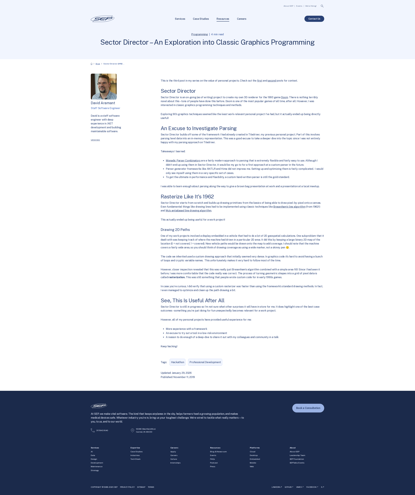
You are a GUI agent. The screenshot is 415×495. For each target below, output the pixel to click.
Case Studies (136, 452)
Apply (173, 452)
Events (213, 455)
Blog (98, 64)
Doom (284, 97)
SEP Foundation (297, 459)
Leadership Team (297, 455)
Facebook (311, 487)
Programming (199, 34)
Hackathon (177, 362)
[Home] (91, 64)
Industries (135, 455)
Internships (175, 463)
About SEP (294, 452)
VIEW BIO (95, 140)
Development (97, 463)
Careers (174, 455)
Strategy (95, 470)
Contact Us (314, 18)
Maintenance (96, 466)
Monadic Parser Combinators (183, 160)
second (272, 80)
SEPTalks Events (297, 463)
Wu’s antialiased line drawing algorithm (188, 210)
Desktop (254, 455)
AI (92, 452)
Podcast (214, 463)
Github (288, 487)
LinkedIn (276, 487)
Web (252, 466)
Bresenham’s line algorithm (289, 206)
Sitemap (141, 487)
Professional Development (205, 362)
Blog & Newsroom (218, 452)
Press (212, 466)
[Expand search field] (322, 6)
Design (94, 459)
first (259, 80)
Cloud (252, 452)
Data (93, 455)
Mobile (253, 463)
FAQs (212, 459)
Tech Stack (135, 459)
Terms (151, 487)
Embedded (255, 459)
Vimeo (299, 487)
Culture (173, 459)
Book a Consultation (308, 408)
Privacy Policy (127, 487)
